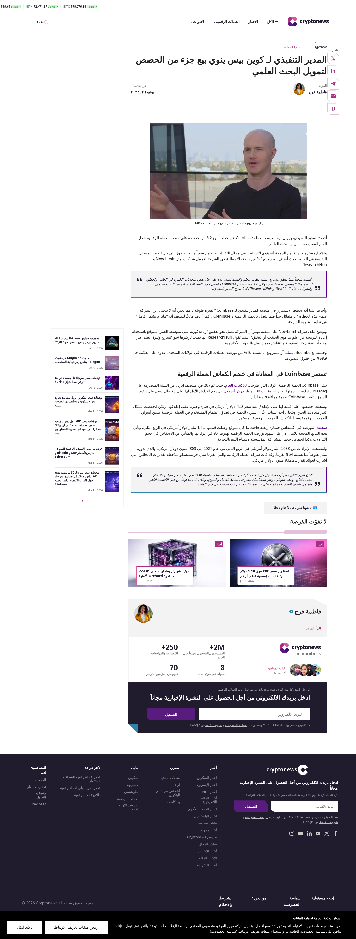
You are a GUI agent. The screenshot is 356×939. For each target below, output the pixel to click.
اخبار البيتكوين (207, 778)
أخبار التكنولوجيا (206, 865)
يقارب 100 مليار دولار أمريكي (247, 391)
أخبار (213, 767)
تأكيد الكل (24, 927)
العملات (40, 780)
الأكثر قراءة (93, 767)
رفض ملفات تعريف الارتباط (76, 927)
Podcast (39, 804)
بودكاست (173, 802)
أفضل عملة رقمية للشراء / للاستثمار (82, 779)
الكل (270, 21)
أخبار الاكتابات (207, 851)
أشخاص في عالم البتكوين (168, 793)
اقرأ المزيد (313, 628)
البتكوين (133, 778)
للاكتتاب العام (236, 385)
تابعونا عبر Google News (293, 507)
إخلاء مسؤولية (322, 898)
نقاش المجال (208, 844)
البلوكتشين (131, 792)
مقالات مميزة (170, 778)
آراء (177, 785)
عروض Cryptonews (202, 837)
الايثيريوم (133, 785)
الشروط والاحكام (225, 901)
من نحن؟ (259, 898)
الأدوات (198, 21)
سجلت (321, 427)
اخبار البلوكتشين (292, 47)
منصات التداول (41, 795)
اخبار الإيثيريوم (206, 785)
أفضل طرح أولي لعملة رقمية (80, 788)
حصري (175, 767)
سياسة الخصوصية (236, 725)
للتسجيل (171, 714)
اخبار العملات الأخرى (202, 809)
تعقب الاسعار (36, 787)
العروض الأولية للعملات (128, 807)
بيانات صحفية (207, 823)
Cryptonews (320, 47)
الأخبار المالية (207, 858)
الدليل (135, 767)
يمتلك (289, 352)
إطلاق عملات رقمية (87, 795)
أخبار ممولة (209, 830)
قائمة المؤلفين (276, 668)
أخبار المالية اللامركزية (208, 800)
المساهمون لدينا (38, 770)
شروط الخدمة (213, 725)
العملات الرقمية (228, 21)
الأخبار (253, 21)
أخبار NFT (209, 792)
